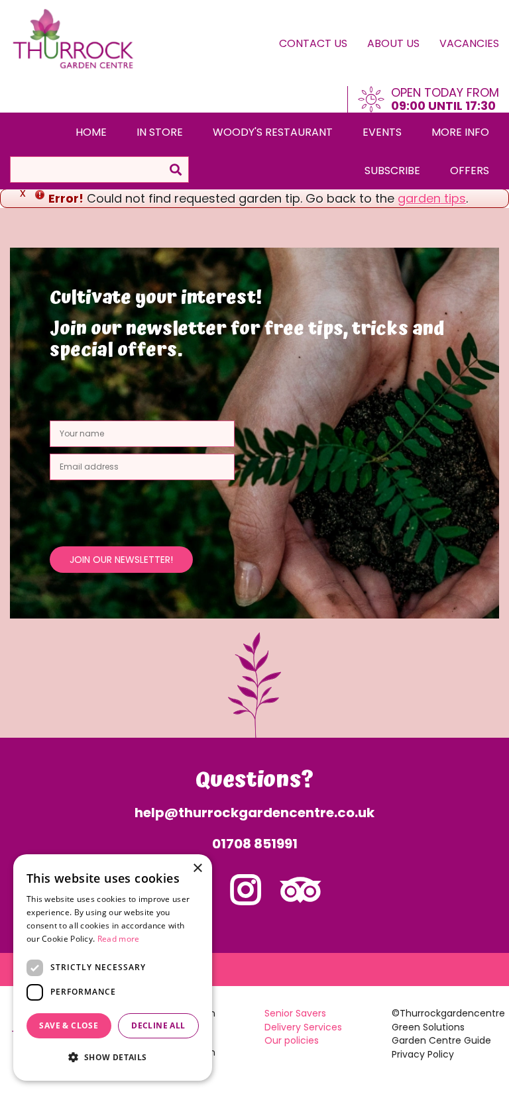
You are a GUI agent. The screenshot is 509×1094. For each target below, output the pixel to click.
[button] (113, 1057)
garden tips (432, 198)
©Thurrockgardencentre (448, 1013)
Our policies (291, 1040)
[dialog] (112, 967)
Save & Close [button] (68, 1025)
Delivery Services (303, 1027)
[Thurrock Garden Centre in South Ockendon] (73, 40)
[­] (246, 898)
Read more (118, 938)
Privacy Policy (423, 1054)
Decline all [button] (158, 1025)
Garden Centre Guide (441, 1040)
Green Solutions (428, 1027)
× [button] (197, 868)
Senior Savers (295, 1013)
